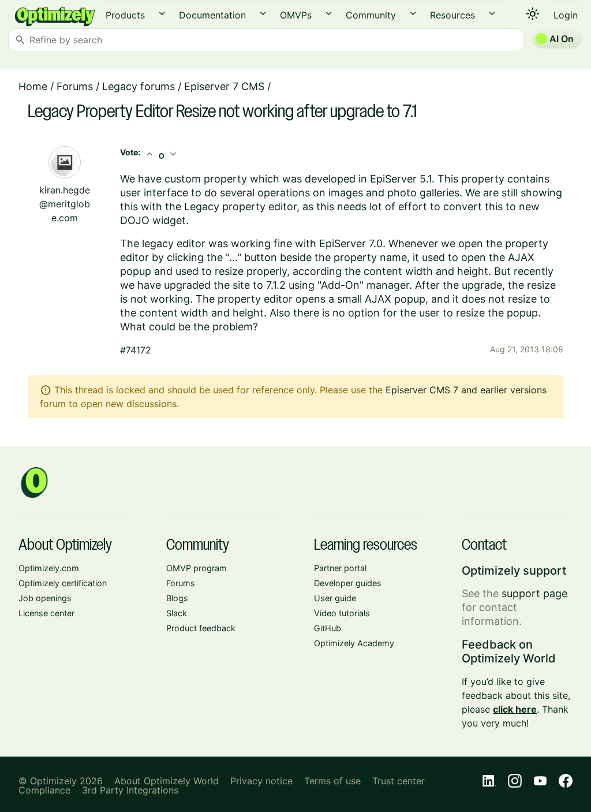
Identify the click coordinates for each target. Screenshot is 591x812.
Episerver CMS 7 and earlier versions (466, 390)
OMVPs (296, 15)
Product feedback (200, 628)
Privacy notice (261, 781)
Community (371, 15)
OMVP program (196, 568)
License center (46, 613)
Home (32, 86)
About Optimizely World (166, 781)
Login (565, 15)
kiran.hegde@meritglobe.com (64, 204)
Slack (176, 613)
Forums (75, 86)
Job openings (45, 598)
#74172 (135, 350)
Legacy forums (138, 86)
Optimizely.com (48, 568)
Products (125, 15)
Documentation (212, 15)
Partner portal (340, 568)
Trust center (398, 781)
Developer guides (347, 583)
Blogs (177, 598)
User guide (335, 598)
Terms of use (332, 781)
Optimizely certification (62, 583)
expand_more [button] (161, 13)
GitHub (327, 628)
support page (534, 593)
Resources (452, 15)
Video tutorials (342, 613)
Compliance (44, 790)
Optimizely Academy (354, 643)
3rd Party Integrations (130, 790)
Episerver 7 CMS (224, 86)
